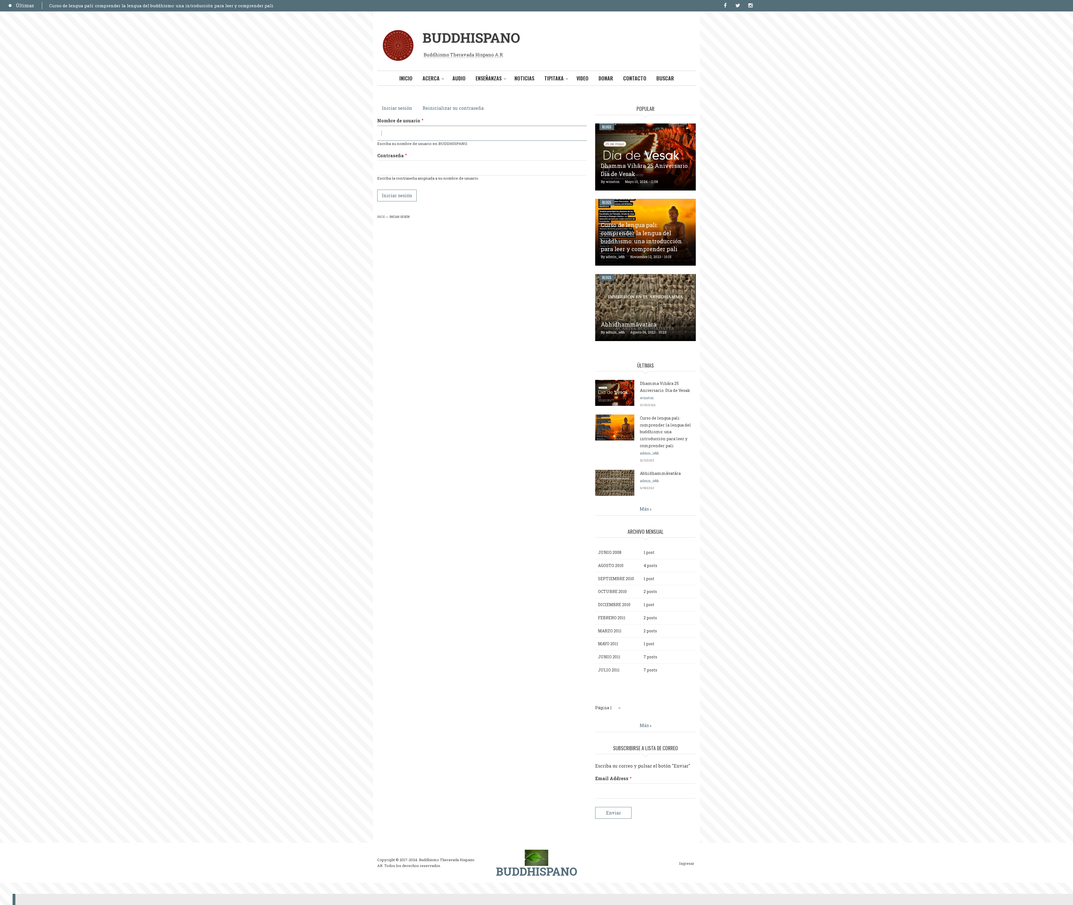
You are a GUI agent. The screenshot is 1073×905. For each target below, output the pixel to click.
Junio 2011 (609, 656)
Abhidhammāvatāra (628, 324)
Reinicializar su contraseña (453, 108)
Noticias (524, 78)
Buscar (665, 78)
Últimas (25, 5)
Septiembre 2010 (616, 578)
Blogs (606, 127)
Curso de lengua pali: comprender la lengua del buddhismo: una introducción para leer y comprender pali (161, 5)
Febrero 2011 (611, 617)
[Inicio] (536, 857)
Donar (606, 78)
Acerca (431, 78)
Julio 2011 (608, 670)
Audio (459, 78)
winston (612, 181)
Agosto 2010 (610, 565)
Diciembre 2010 (614, 604)
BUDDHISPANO (471, 37)
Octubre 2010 (612, 591)
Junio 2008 (609, 552)
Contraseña (390, 155)
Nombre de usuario (398, 120)
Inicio (405, 78)
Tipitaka (554, 78)
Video (582, 78)
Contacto (634, 78)
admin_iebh (615, 256)
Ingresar (686, 863)
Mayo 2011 (608, 643)
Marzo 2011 (609, 631)
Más (644, 509)
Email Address (611, 778)
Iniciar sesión (399, 108)
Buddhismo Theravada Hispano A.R (463, 55)
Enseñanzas (489, 78)
